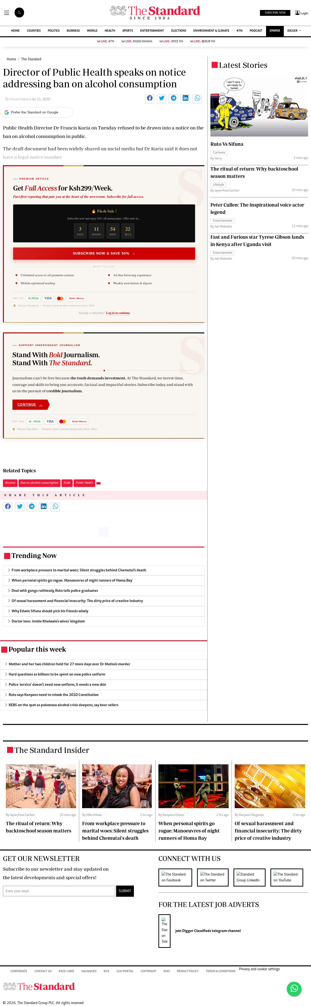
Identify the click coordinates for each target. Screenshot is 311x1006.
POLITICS (54, 31)
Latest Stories (243, 65)
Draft (67, 483)
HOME (15, 31)
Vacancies (88, 971)
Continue (30, 404)
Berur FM (204, 41)
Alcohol (10, 483)
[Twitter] (215, 878)
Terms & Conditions (220, 971)
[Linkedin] (251, 878)
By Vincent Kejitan (17, 99)
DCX (106, 971)
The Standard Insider (51, 750)
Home (11, 59)
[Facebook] (177, 878)
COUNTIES (34, 31)
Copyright (148, 971)
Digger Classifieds (196, 931)
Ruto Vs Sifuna (226, 144)
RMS (167, 971)
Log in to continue (118, 313)
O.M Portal (125, 971)
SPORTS (127, 31)
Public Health (84, 483)
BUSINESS (73, 31)
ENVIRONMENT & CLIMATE (211, 31)
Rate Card (66, 971)
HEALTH (110, 31)
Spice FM (173, 41)
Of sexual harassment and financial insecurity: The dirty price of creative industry (268, 831)
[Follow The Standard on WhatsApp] (294, 989)
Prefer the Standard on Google (34, 112)
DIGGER (292, 31)
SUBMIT (125, 891)
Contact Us (43, 971)
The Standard (31, 59)
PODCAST (256, 31)
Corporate (18, 971)
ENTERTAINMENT (152, 31)
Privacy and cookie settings (259, 969)
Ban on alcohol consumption (39, 483)
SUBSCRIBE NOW (275, 12)
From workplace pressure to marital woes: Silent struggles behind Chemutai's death (115, 831)
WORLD (92, 31)
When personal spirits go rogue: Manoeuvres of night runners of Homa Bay (189, 831)
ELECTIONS (178, 31)
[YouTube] (289, 878)
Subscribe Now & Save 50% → (104, 253)
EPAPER (275, 31)
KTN (239, 31)
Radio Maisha (138, 41)
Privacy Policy (188, 971)
